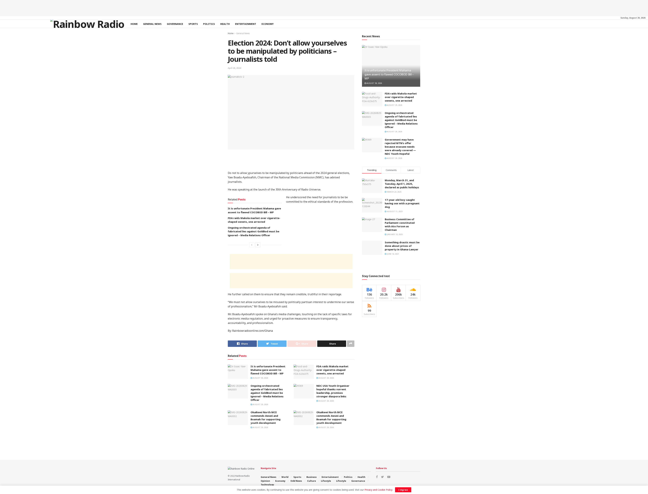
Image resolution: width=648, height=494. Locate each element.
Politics (209, 23)
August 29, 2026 (326, 378)
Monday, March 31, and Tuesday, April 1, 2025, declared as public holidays (402, 184)
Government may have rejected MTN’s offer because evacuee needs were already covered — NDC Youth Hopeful (400, 146)
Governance (175, 23)
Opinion (265, 480)
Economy (268, 23)
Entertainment (245, 23)
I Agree (403, 489)
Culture (311, 480)
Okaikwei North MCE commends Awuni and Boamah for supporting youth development (265, 417)
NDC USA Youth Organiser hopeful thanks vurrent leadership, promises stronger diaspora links (332, 391)
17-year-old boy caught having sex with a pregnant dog (402, 203)
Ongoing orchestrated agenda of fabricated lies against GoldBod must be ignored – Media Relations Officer (253, 231)
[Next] (257, 244)
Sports (193, 23)
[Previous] (251, 244)
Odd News (296, 480)
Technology (267, 484)
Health (225, 23)
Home (134, 23)
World (284, 476)
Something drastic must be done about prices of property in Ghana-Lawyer (402, 246)
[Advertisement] (324, 7)
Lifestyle (326, 480)
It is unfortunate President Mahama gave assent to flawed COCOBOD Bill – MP (268, 370)
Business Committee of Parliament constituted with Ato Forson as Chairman (400, 224)
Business (311, 476)
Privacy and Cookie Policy (378, 489)
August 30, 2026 (260, 378)
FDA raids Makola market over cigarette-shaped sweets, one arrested (332, 370)
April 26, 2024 (234, 68)
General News (152, 23)
